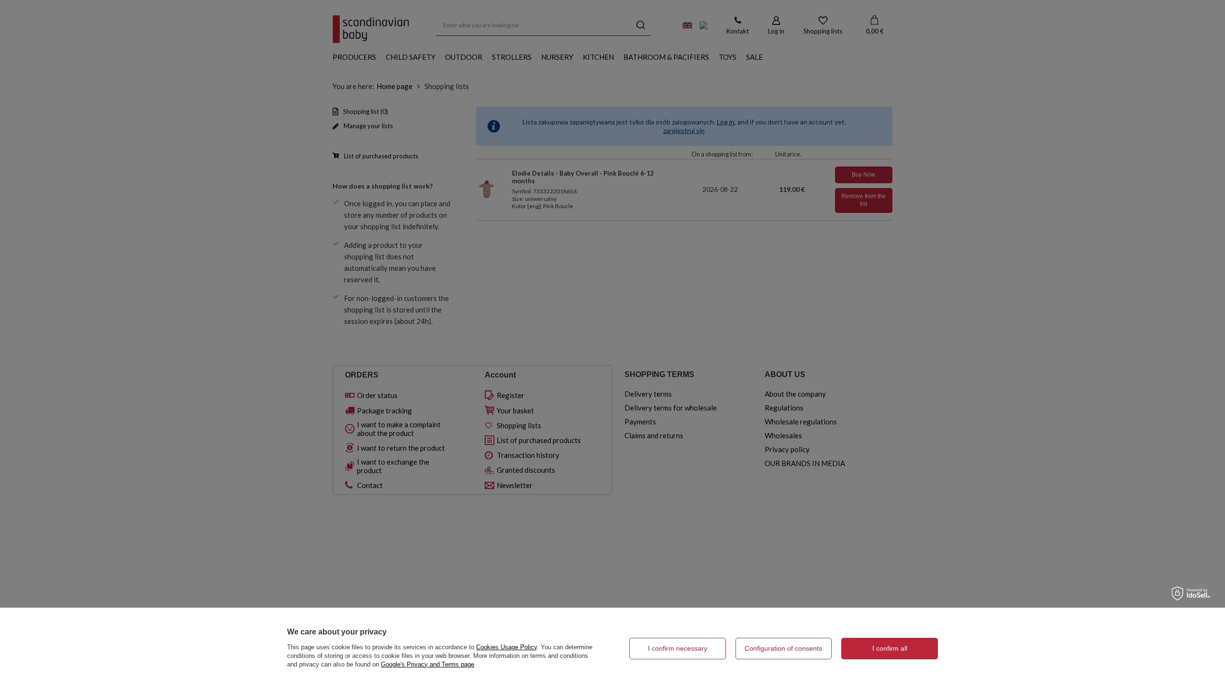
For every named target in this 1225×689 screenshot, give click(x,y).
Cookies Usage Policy (506, 647)
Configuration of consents (783, 648)
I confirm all (889, 648)
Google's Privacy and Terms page (427, 664)
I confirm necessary (677, 648)
